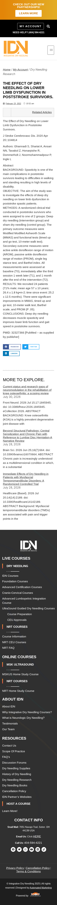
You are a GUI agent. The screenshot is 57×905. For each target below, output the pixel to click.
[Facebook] (13, 849)
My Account (20, 69)
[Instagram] (25, 849)
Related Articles (42, 112)
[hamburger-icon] (51, 50)
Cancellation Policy (38, 868)
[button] (48, 26)
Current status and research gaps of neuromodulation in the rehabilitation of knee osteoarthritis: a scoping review (27, 390)
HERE (37, 836)
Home (7, 69)
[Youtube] (31, 849)
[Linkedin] (37, 849)
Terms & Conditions (28, 871)
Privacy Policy (15, 868)
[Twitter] (19, 849)
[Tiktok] (44, 849)
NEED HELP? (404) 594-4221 (28, 32)
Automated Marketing (41, 887)
